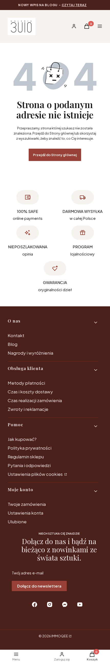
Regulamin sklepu (26, 456)
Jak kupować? (22, 439)
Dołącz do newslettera (39, 585)
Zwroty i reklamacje (28, 409)
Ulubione (17, 521)
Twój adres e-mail (27, 572)
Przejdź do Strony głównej (55, 155)
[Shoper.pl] (70, 636)
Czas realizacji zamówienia (35, 400)
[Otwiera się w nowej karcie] (34, 604)
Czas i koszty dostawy (30, 391)
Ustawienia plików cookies (35, 474)
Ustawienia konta (25, 513)
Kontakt (16, 335)
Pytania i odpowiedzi (29, 465)
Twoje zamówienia (27, 504)
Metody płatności (26, 383)
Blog (12, 344)
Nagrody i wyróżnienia (30, 353)
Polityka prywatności (29, 448)
